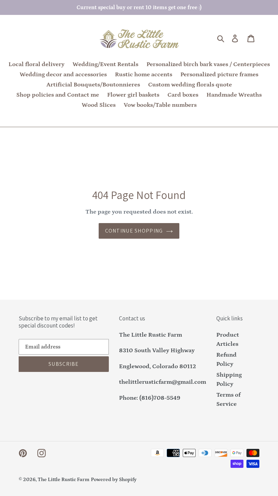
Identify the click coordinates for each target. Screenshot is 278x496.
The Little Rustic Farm (64, 479)
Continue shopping (134, 230)
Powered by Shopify (114, 479)
